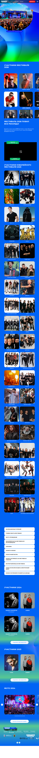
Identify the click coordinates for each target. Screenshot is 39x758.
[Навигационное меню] (37, 1)
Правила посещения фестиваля (9, 732)
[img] (34, 128)
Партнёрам (25, 731)
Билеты (5, 731)
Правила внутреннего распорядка (29, 732)
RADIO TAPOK (26, 89)
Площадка (32, 731)
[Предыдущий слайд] (2, 705)
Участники (19, 731)
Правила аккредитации (19, 732)
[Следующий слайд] (37, 705)
